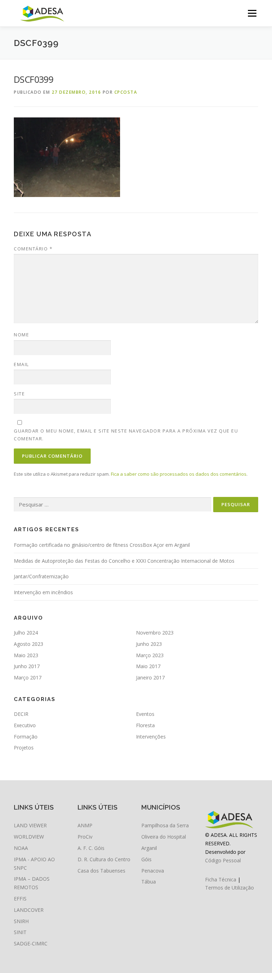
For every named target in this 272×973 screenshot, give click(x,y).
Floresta (145, 725)
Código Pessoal (223, 860)
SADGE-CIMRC (30, 943)
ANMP (85, 825)
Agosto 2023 (28, 644)
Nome (21, 334)
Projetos (24, 747)
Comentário (33, 248)
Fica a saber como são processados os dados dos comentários (178, 474)
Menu (252, 13)
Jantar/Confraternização (41, 576)
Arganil (149, 848)
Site (19, 393)
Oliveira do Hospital (163, 836)
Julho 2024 (26, 632)
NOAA (21, 848)
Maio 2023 (26, 655)
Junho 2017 (27, 666)
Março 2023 (150, 655)
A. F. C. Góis (91, 848)
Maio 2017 (148, 666)
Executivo (25, 725)
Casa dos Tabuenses (101, 870)
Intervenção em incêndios (43, 592)
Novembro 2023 (155, 632)
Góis (146, 859)
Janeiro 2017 (150, 677)
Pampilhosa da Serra (165, 825)
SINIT (20, 932)
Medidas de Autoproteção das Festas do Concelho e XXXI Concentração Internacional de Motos (124, 560)
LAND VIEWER (30, 825)
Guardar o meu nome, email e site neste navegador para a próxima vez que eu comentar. (126, 435)
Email (21, 364)
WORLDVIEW (29, 836)
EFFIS (20, 898)
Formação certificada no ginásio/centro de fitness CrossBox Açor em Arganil (102, 544)
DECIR (21, 714)
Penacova (152, 870)
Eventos (145, 714)
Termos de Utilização (229, 887)
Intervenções (151, 736)
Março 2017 (27, 677)
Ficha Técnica (220, 879)
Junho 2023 (149, 644)
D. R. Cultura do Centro (104, 859)
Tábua (148, 881)
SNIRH (21, 921)
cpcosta (125, 92)
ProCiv (85, 836)
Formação (26, 736)
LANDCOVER (29, 910)
